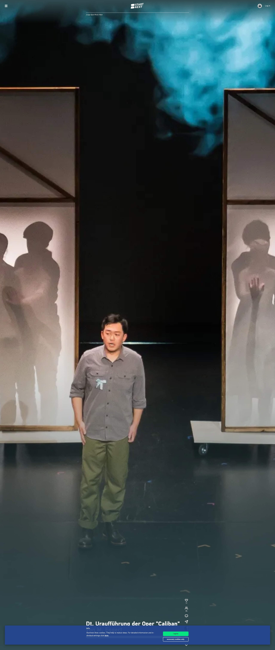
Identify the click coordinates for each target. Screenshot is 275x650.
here (106, 636)
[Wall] (186, 616)
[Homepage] (137, 6)
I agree (175, 634)
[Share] (186, 621)
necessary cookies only (176, 639)
